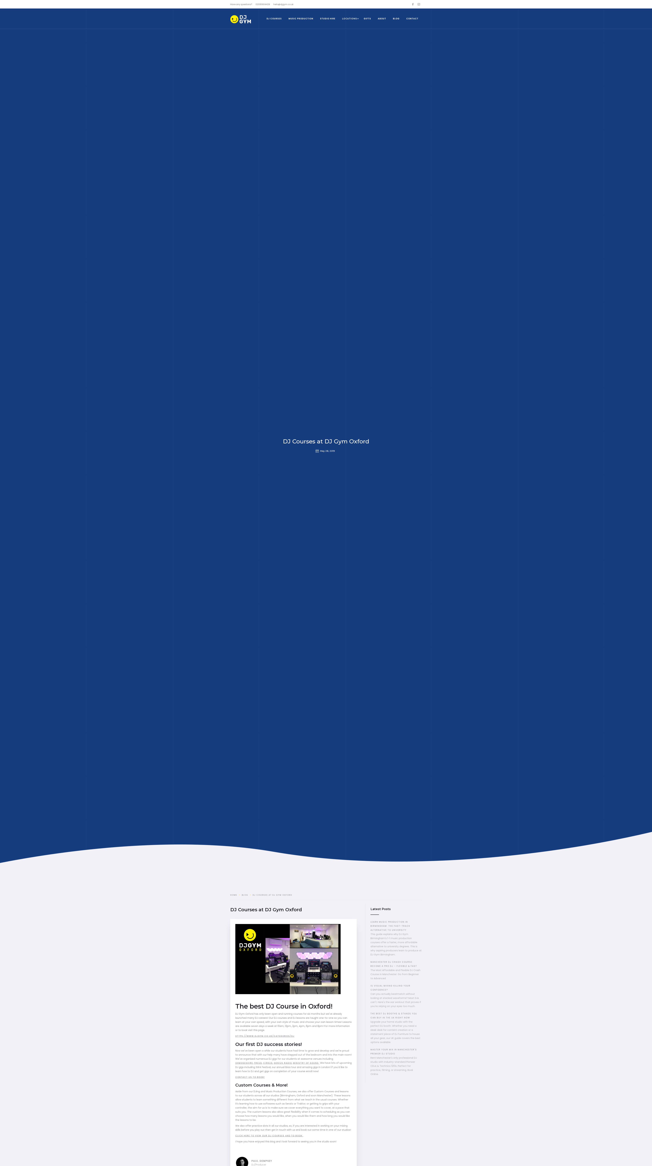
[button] (349, 19)
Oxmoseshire (244, 1063)
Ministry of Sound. (306, 1063)
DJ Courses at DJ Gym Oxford (326, 441)
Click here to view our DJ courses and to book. (269, 1135)
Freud (258, 1063)
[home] (245, 20)
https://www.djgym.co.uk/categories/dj (264, 1036)
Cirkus (268, 1063)
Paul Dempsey (261, 1161)
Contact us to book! (250, 1077)
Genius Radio (283, 1063)
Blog (245, 895)
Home (233, 895)
